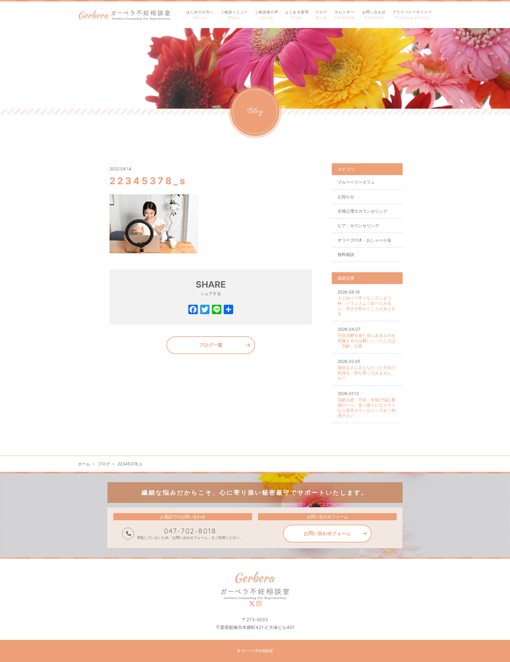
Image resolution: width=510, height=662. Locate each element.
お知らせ (346, 196)
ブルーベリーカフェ (356, 182)
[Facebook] (193, 310)
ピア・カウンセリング (358, 225)
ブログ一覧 (211, 345)
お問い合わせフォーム (327, 533)
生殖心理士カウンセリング (362, 210)
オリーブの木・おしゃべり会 (364, 239)
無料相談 (346, 254)
